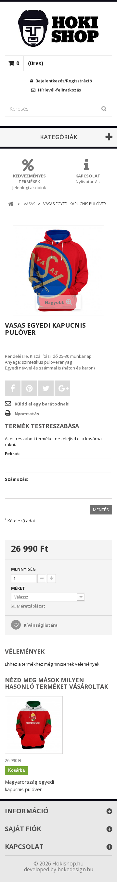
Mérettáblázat (30, 606)
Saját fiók (23, 828)
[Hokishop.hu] (58, 28)
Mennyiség (23, 569)
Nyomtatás (27, 414)
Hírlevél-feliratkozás (59, 90)
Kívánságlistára (40, 625)
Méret (18, 588)
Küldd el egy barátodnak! (42, 404)
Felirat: (12, 453)
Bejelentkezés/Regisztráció (63, 81)
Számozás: (16, 479)
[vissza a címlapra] (11, 204)
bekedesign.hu (75, 869)
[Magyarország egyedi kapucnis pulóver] (34, 725)
